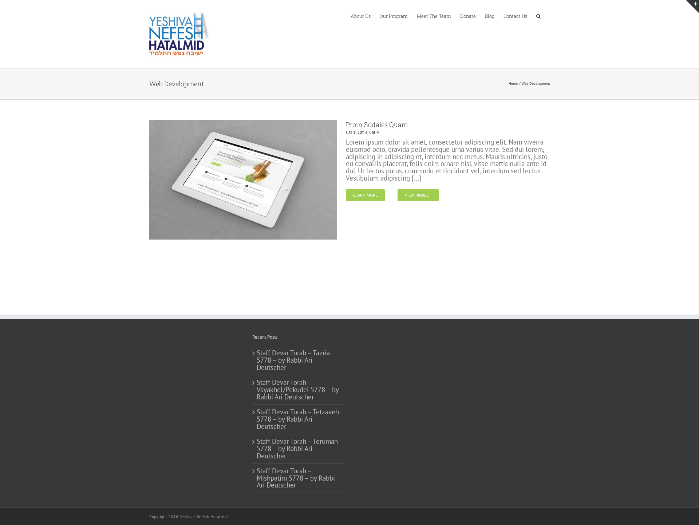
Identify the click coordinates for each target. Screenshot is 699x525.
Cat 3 (362, 132)
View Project (418, 195)
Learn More (365, 195)
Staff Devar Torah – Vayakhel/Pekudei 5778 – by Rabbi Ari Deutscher (298, 390)
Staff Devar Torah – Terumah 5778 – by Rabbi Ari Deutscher (297, 449)
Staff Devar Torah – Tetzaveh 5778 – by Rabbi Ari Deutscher (298, 419)
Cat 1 (351, 132)
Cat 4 (374, 132)
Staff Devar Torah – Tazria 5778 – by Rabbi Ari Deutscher (293, 360)
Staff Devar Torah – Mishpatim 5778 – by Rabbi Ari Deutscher (296, 478)
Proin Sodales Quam (377, 124)
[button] (538, 15)
